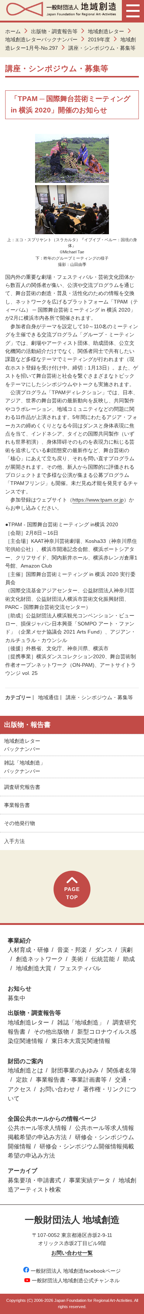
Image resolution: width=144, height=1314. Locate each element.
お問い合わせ (57, 1089)
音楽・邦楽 (72, 950)
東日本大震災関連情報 (80, 1041)
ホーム (13, 31)
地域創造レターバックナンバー (41, 39)
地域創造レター (106, 31)
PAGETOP (72, 893)
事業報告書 (17, 805)
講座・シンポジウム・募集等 (99, 697)
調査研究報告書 (22, 787)
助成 (129, 959)
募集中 (16, 998)
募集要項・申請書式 (34, 1180)
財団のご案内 (25, 1061)
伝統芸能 (103, 959)
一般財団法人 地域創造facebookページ (76, 1271)
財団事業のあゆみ (75, 1070)
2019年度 (99, 39)
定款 (22, 1079)
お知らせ (19, 988)
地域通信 (48, 697)
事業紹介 (19, 940)
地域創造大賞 (33, 968)
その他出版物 (51, 1032)
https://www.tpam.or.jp (98, 500)
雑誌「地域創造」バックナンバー (24, 767)
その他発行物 (19, 823)
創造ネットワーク (39, 959)
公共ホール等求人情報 (37, 1128)
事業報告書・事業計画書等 (71, 1079)
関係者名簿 (121, 1070)
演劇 (127, 950)
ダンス (104, 950)
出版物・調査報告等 (54, 31)
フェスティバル (80, 968)
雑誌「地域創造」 (80, 1022)
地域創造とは (25, 1070)
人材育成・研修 (28, 950)
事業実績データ (89, 1180)
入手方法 (14, 841)
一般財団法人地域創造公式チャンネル (76, 1280)
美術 (77, 959)
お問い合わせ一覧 (72, 1253)
